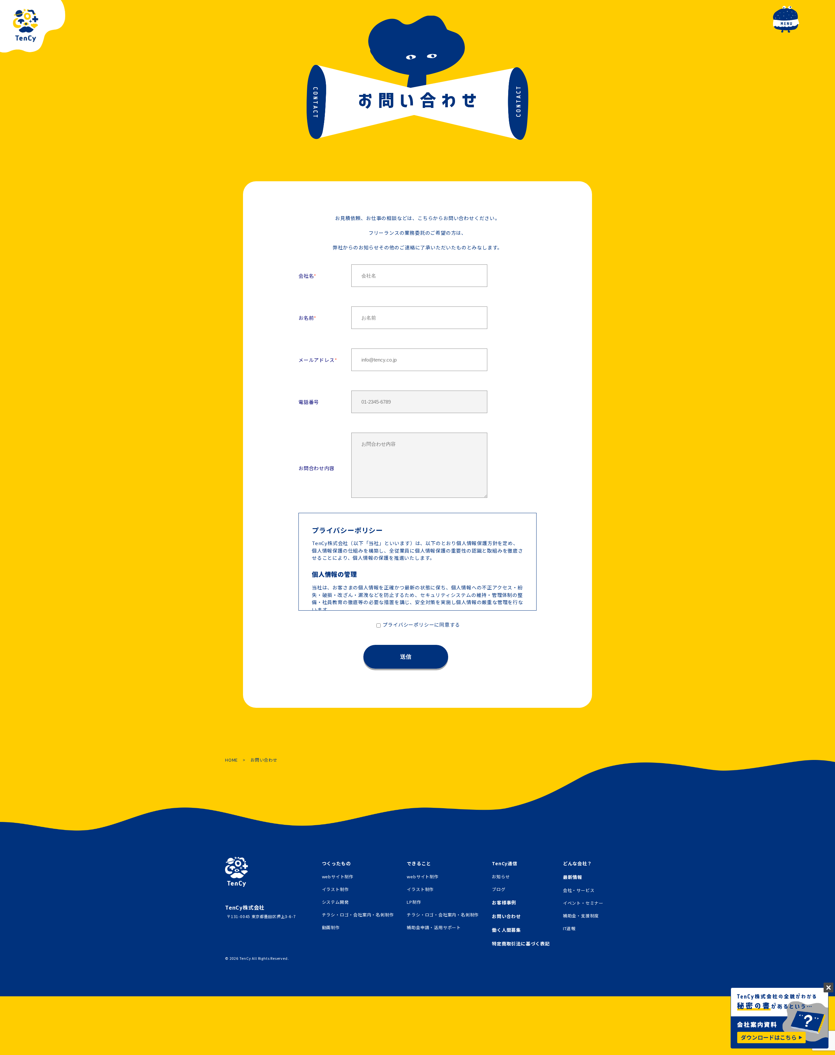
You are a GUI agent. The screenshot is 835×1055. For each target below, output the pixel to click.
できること (419, 863)
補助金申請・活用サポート (434, 927)
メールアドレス (316, 359)
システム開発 (335, 902)
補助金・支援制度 (581, 916)
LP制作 (414, 902)
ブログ (498, 889)
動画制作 (331, 927)
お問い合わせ (506, 916)
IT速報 (569, 928)
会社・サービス (579, 890)
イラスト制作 (335, 889)
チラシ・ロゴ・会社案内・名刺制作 (358, 915)
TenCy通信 (504, 863)
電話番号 (308, 401)
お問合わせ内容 (316, 468)
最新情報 (572, 877)
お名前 (306, 317)
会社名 (306, 275)
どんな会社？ (577, 863)
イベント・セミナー (583, 903)
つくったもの (336, 863)
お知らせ (501, 876)
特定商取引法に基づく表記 (521, 943)
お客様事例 (504, 902)
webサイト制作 (338, 876)
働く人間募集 (506, 930)
